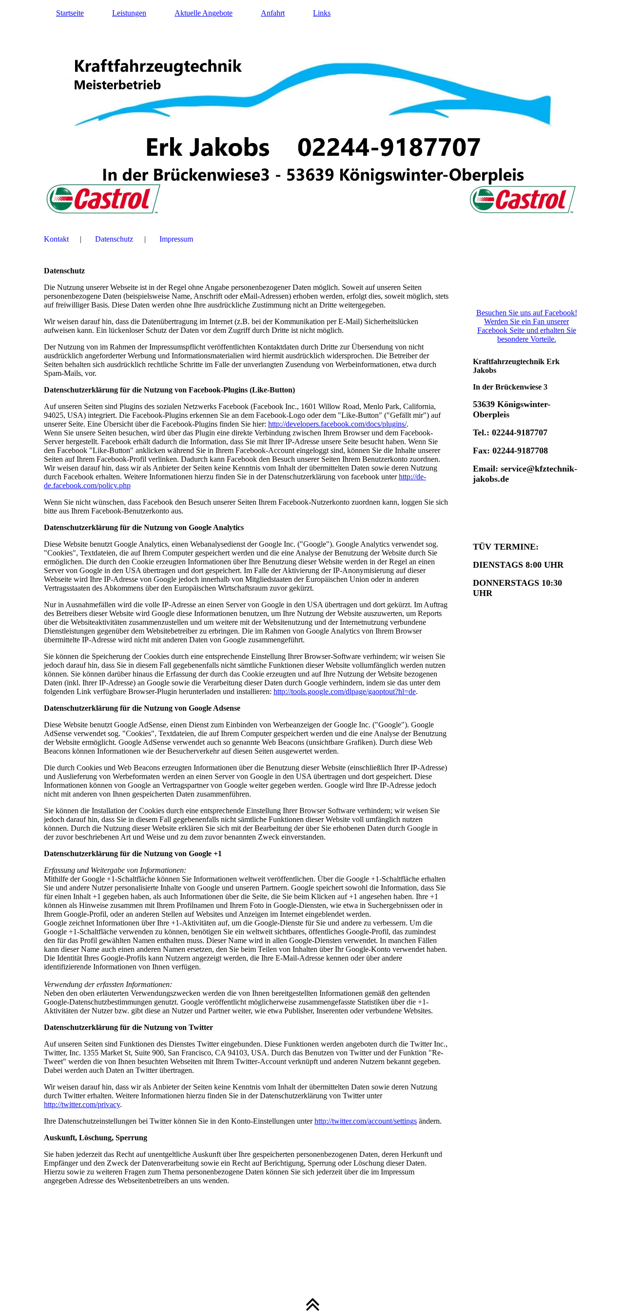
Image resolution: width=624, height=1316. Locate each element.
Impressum (176, 239)
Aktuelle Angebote (204, 13)
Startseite (70, 13)
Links (322, 13)
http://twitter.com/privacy (82, 1104)
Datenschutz (114, 239)
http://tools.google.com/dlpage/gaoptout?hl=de (344, 691)
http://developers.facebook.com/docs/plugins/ (337, 424)
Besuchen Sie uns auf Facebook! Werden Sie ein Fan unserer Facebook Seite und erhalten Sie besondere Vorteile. (526, 325)
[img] (312, 110)
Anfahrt (273, 13)
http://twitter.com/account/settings (365, 1121)
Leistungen (129, 13)
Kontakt (56, 239)
